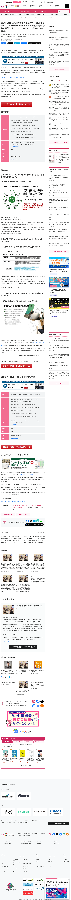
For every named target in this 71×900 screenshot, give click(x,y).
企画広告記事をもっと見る (60, 251)
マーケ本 (7, 741)
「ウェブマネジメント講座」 (26, 475)
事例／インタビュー (52, 856)
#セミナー (15, 507)
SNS (20, 14)
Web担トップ (3, 17)
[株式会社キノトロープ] (24, 812)
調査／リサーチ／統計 (55, 14)
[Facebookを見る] (53, 834)
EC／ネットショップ (16, 868)
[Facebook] (38, 701)
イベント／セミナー (52, 864)
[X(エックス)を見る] (57, 834)
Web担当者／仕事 (27, 863)
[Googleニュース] (38, 705)
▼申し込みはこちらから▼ (51, 887)
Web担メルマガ (32, 6)
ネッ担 (15, 705)
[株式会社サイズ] (40, 812)
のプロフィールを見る (23, 647)
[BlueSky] (33, 705)
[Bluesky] (60, 834)
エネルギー (41, 2)
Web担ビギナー (23, 6)
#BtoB (14, 505)
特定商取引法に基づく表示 (26, 843)
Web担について (49, 6)
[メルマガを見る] (50, 834)
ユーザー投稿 (9, 17)
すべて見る (60, 383)
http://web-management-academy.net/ (14, 642)
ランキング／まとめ (40, 866)
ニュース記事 (65, 859)
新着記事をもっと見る (60, 69)
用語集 (64, 864)
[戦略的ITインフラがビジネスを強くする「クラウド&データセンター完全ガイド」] (28, 880)
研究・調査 (55, 1)
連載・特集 (40, 6)
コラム (37, 861)
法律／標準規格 (5, 866)
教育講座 (48, 2)
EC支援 (51, 2)
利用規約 (55, 841)
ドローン (45, 2)
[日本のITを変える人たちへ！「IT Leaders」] (39, 885)
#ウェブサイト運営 (21, 505)
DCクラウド (51, 1)
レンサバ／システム (27, 866)
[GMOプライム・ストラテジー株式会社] (56, 812)
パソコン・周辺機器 (39, 741)
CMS (48, 14)
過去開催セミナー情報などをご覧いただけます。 (12, 78)
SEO (2, 14)
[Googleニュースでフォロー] (64, 834)
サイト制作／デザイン (40, 14)
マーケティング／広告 (9, 14)
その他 (25, 871)
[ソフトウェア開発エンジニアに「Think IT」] (39, 880)
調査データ (38, 859)
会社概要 (39, 843)
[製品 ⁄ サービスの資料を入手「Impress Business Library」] (28, 889)
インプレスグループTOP (58, 843)
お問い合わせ (39, 841)
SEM (14, 871)
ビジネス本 (17, 741)
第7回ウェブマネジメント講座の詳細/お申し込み (13, 501)
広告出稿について (58, 6)
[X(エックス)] (42, 701)
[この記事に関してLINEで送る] (41, 521)
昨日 (52, 80)
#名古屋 (20, 507)
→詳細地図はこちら (15, 146)
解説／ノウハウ (39, 856)
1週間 (59, 80)
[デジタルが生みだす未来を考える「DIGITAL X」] (39, 889)
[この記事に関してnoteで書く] (37, 520)
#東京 (24, 507)
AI (16, 14)
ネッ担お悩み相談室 (22, 705)
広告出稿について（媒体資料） (26, 841)
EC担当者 (25, 1)
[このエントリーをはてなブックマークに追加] (34, 521)
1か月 (66, 80)
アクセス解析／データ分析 (28, 14)
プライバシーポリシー (8, 843)
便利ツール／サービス (40, 864)
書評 (50, 859)
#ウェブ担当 (38, 505)
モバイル (25, 868)
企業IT (41, 1)
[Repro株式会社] (24, 796)
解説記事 (64, 856)
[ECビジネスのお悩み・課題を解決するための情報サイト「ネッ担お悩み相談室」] (28, 893)
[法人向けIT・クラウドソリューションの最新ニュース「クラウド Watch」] (28, 885)
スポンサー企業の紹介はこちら (58, 823)
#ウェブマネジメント (30, 505)
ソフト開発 (44, 1)
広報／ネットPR (5, 868)
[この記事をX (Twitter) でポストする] (31, 521)
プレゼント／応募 (66, 861)
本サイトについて (7, 841)
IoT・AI (47, 1)
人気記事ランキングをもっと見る (60, 142)
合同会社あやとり (15, 160)
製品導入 (33, 1)
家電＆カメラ (28, 741)
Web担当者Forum (7, 6)
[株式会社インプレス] (10, 887)
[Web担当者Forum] (7, 835)
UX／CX (14, 866)
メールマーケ (4, 871)
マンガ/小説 (51, 861)
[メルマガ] (33, 701)
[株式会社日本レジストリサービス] (8, 812)
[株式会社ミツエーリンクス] (8, 796)
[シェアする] (27, 521)
